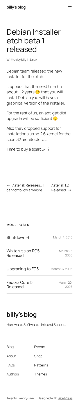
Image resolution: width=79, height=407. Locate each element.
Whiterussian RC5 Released (23, 253)
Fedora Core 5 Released (19, 284)
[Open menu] (69, 7)
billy (24, 59)
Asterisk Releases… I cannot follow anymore (25, 188)
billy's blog (16, 7)
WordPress (65, 398)
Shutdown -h (19, 237)
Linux (33, 59)
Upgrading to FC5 (22, 269)
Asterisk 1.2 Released (60, 188)
